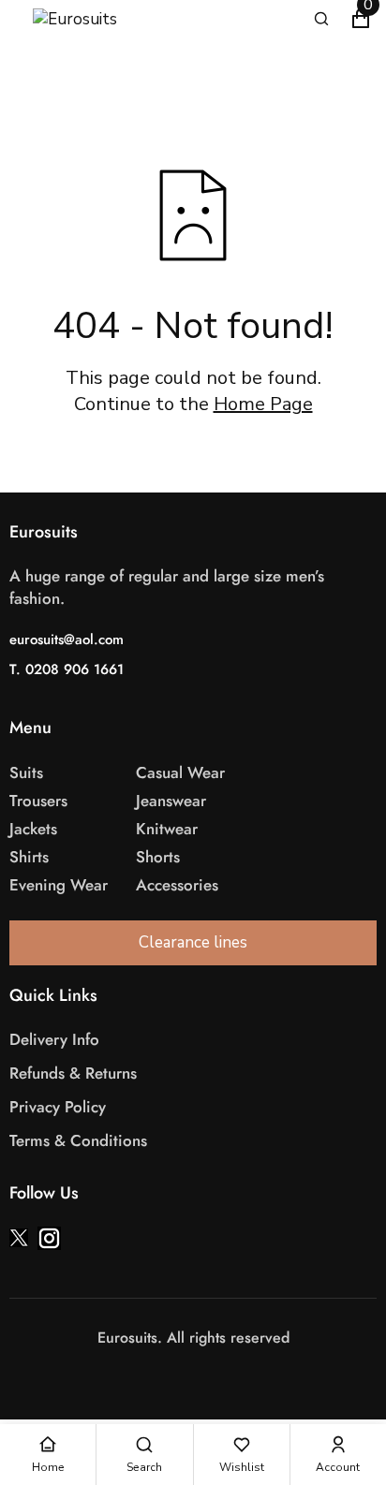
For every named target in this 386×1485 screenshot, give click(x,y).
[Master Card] (183, 1375)
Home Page (263, 404)
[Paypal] (221, 1375)
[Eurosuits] (94, 19)
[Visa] (164, 1375)
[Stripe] (202, 1375)
